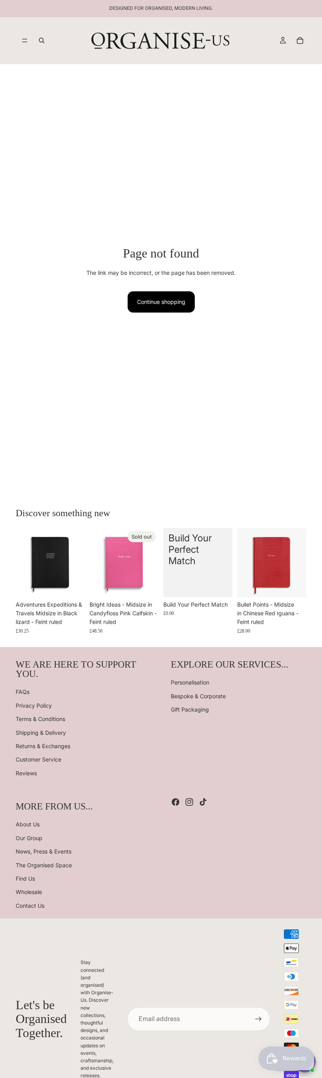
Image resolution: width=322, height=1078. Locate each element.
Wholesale (29, 892)
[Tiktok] (203, 802)
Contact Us (30, 905)
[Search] (41, 40)
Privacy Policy (34, 705)
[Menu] (25, 40)
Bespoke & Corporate (198, 696)
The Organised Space (44, 864)
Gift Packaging (190, 709)
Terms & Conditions (40, 719)
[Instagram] (189, 802)
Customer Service (38, 759)
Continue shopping (161, 301)
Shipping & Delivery (41, 732)
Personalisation (190, 682)
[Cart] (300, 40)
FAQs (22, 691)
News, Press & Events (43, 851)
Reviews (26, 772)
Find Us (25, 878)
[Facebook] (175, 802)
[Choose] (73, 585)
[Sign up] (258, 1019)
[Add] (220, 585)
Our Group (29, 838)
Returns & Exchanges (43, 746)
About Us (28, 824)
